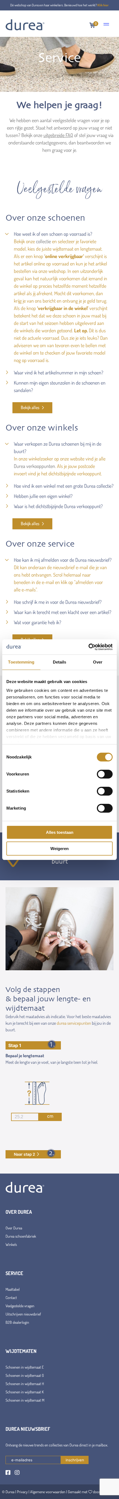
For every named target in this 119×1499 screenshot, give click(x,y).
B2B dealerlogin (17, 1322)
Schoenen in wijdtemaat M (25, 1400)
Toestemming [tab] (21, 662)
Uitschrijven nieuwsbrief (23, 1314)
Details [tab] (59, 662)
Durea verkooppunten (34, 466)
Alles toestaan (59, 832)
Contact (11, 1297)
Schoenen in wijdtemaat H (25, 1383)
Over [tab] (97, 662)
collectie (43, 241)
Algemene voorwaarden (47, 1491)
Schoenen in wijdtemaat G (25, 1375)
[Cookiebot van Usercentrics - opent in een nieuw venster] (88, 647)
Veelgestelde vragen (20, 1305)
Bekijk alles (30, 407)
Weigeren (59, 848)
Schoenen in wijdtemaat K (25, 1392)
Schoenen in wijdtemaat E (25, 1367)
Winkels (11, 1244)
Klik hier (103, 5)
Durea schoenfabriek (21, 1236)
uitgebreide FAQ (58, 135)
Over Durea (14, 1228)
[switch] (105, 774)
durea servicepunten (74, 1023)
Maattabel (13, 1289)
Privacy (22, 1491)
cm (50, 1116)
